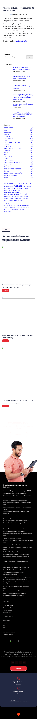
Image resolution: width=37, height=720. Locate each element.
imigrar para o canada (11, 194)
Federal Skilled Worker (9, 192)
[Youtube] (24, 662)
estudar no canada (17, 188)
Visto (5, 209)
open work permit (13, 200)
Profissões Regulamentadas (11, 202)
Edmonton (29, 186)
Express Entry (17, 190)
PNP (25, 200)
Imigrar (17, 192)
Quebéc (27, 202)
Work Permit (7, 211)
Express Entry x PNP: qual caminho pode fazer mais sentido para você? (22, 87)
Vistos (9, 209)
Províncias (21, 202)
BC (26, 183)
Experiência (8, 190)
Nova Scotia (25, 198)
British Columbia (8, 186)
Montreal (6, 198)
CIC (24, 186)
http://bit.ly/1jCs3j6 (20, 41)
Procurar (7, 54)
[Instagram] (16, 662)
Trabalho (6, 207)
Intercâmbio (7, 196)
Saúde (25, 203)
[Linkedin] (20, 662)
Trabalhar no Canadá (23, 206)
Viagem (17, 207)
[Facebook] (12, 662)
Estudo (26, 188)
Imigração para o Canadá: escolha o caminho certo (23, 104)
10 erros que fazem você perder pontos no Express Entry (21, 77)
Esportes (8, 188)
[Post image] (7, 70)
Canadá (18, 185)
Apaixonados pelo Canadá (16, 183)
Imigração (24, 194)
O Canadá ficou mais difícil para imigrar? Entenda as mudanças (22, 68)
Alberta (6, 183)
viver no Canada (18, 210)
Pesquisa (20, 200)
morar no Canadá (15, 198)
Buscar (29, 57)
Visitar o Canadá (25, 207)
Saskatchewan (20, 203)
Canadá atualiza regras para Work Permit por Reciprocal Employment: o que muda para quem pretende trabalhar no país (23, 97)
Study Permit (7, 205)
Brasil (30, 183)
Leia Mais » (5, 290)
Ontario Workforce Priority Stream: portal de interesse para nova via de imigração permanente (23, 114)
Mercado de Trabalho (22, 196)
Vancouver (12, 207)
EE (5, 188)
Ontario (6, 200)
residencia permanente (9, 203)
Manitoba (14, 196)
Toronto (13, 205)
